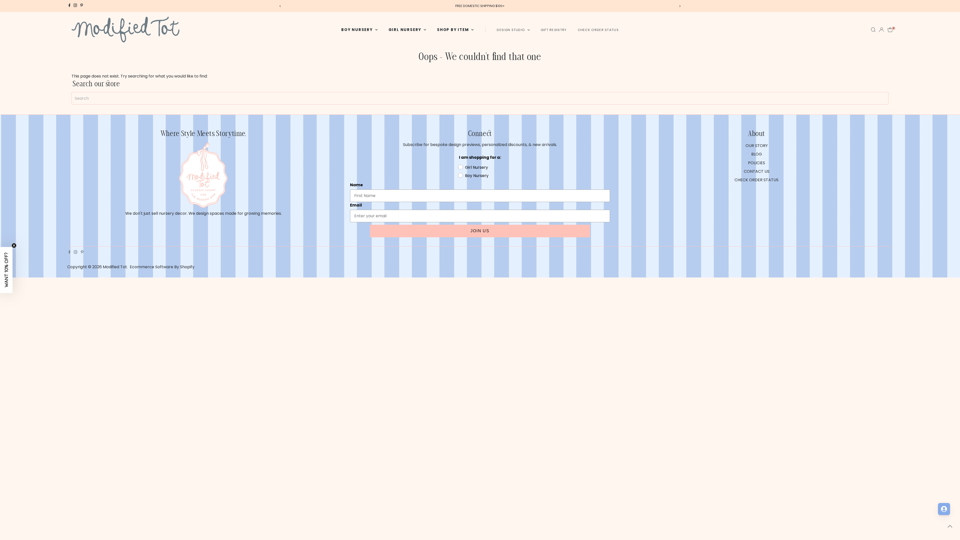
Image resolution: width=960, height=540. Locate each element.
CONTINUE (528, 322)
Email (490, 269)
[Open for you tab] (944, 509)
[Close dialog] (571, 203)
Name (490, 245)
